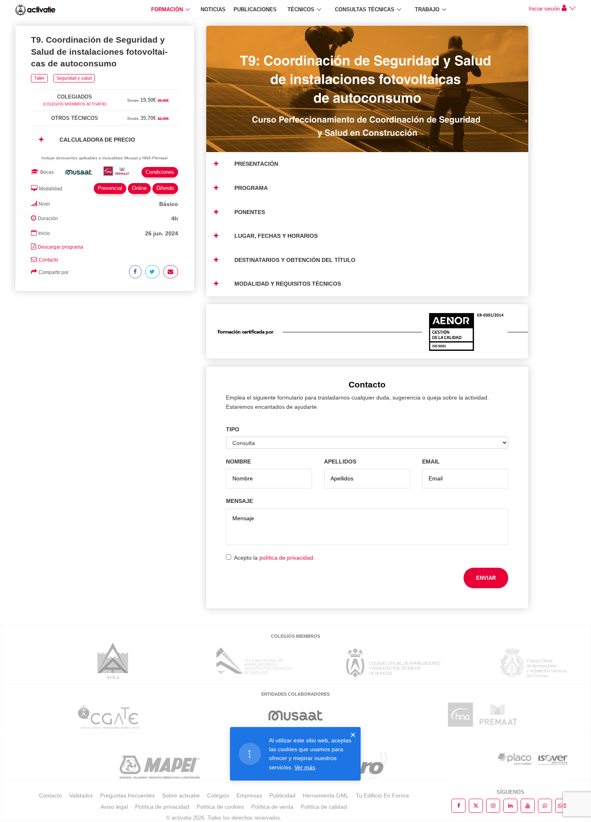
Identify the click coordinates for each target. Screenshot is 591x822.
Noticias (213, 9)
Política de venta (272, 806)
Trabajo (427, 9)
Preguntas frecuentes (127, 795)
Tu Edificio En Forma (382, 795)
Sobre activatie (181, 795)
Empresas (249, 795)
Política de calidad (324, 806)
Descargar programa (60, 247)
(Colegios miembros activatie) (75, 104)
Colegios (218, 795)
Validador (81, 795)
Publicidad (282, 795)
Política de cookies (220, 806)
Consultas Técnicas (364, 9)
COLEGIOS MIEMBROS (295, 636)
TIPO (232, 429)
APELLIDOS (340, 461)
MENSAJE (239, 501)
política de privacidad (286, 557)
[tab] (104, 88)
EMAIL (431, 461)
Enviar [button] (486, 578)
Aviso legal (114, 806)
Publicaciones (255, 9)
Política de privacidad (162, 806)
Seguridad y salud (74, 78)
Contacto (48, 260)
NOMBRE (238, 461)
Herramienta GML (326, 795)
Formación (167, 9)
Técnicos (300, 9)
